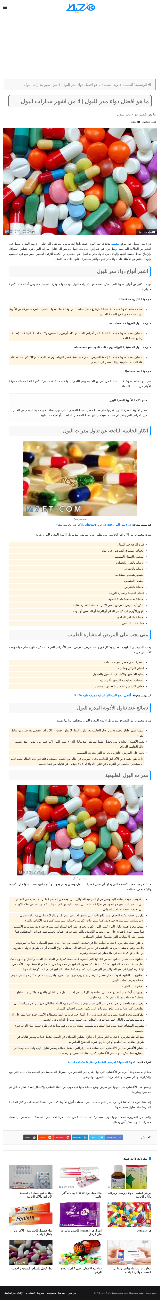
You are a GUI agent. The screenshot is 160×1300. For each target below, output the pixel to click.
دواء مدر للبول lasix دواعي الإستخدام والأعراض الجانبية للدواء (93, 524)
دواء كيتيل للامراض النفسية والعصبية (31, 1268)
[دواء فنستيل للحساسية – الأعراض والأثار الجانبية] (30, 1214)
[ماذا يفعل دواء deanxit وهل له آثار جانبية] (80, 1177)
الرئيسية (141, 85)
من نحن (72, 1292)
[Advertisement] (80, 47)
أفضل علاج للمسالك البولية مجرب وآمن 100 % (102, 695)
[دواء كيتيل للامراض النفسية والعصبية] (30, 1252)
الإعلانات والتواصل (13, 1292)
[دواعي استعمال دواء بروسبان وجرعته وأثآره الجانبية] (129, 1177)
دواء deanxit (144, 1230)
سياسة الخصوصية (55, 1292)
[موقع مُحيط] (80, 7)
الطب (129, 85)
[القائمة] (5, 8)
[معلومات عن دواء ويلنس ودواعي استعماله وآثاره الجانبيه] (129, 1252)
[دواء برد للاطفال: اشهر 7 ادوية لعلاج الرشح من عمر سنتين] (80, 1252)
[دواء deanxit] (129, 1214)
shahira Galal (149, 122)
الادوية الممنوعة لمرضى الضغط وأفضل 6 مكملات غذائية (102, 1062)
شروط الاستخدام (35, 1292)
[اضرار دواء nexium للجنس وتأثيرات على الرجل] (80, 1214)
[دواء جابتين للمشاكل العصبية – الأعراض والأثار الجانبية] (30, 1177)
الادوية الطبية (113, 85)
